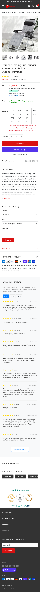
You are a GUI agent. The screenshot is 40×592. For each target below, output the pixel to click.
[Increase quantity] (21, 137)
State (3, 219)
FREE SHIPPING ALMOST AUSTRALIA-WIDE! (20, 1)
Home (3, 12)
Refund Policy (6, 248)
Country (4, 211)
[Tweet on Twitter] (33, 161)
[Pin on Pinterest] (29, 161)
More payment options (20, 154)
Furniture (8, 476)
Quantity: (5, 136)
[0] (36, 6)
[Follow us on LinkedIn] (17, 566)
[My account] (33, 6)
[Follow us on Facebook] (3, 566)
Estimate (8, 240)
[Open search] (29, 6)
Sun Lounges (12, 12)
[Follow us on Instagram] (10, 566)
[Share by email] (37, 161)
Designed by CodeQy (8, 588)
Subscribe (8, 551)
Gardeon (5, 79)
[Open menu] (3, 6)
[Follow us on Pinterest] (13, 566)
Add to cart (20, 143)
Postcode (5, 228)
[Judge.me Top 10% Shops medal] (29, 498)
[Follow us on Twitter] (6, 566)
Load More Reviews (20, 449)
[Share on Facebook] (26, 161)
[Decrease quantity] (11, 137)
